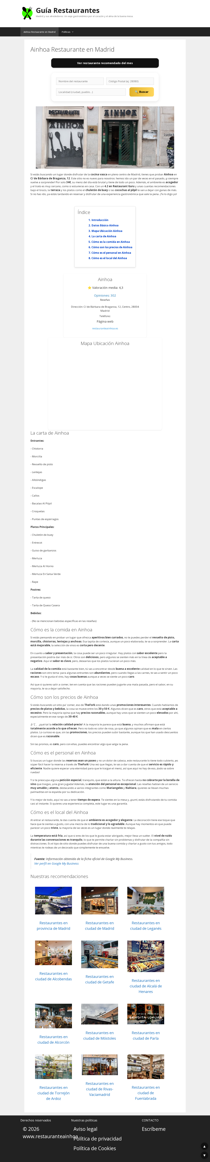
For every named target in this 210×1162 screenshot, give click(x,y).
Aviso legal (85, 1129)
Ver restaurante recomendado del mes (105, 63)
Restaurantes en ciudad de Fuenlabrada (146, 1093)
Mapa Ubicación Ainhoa (106, 231)
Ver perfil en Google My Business (56, 863)
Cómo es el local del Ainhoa (109, 258)
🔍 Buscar (142, 92)
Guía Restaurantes (68, 10)
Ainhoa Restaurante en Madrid (39, 31)
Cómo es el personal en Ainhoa (111, 252)
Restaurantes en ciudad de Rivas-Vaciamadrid (100, 1089)
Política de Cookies (94, 1148)
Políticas (66, 31)
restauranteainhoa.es (105, 328)
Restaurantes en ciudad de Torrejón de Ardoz (54, 1093)
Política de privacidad (97, 1138)
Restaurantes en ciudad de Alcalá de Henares (146, 986)
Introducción (99, 220)
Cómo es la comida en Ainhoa (110, 242)
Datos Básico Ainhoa (105, 225)
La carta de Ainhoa (103, 236)
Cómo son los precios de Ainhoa (111, 247)
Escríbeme (154, 1129)
